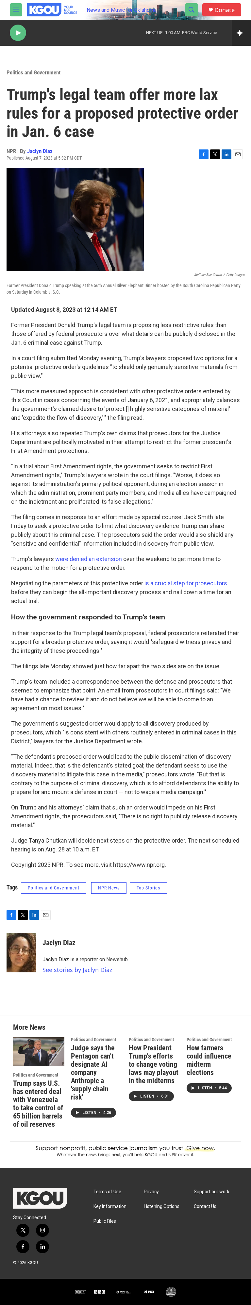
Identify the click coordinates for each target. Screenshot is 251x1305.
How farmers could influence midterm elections (209, 1060)
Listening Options (161, 1206)
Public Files (104, 1221)
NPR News (109, 887)
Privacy (151, 1191)
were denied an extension (88, 558)
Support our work (211, 1191)
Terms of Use (107, 1191)
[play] (18, 33)
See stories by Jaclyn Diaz (77, 970)
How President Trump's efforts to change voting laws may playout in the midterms (153, 1064)
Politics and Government (33, 72)
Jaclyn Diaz (40, 151)
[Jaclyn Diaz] (21, 952)
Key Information (109, 1206)
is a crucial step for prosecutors (185, 583)
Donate (224, 10)
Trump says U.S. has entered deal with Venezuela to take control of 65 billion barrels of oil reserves (38, 1103)
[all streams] (241, 33)
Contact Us (205, 1206)
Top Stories (148, 887)
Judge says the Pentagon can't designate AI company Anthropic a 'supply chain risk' (93, 1072)
